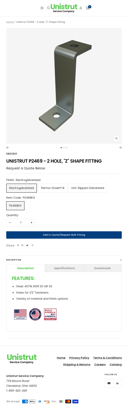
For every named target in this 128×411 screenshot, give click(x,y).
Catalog (116, 364)
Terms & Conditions (107, 358)
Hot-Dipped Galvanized (87, 188)
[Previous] (7, 148)
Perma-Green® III (52, 188)
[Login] (80, 8)
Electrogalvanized (21, 188)
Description (13, 260)
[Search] (48, 8)
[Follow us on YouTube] (109, 383)
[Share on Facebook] (18, 245)
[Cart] (87, 8)
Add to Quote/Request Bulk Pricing (64, 235)
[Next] (120, 148)
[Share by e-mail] (32, 245)
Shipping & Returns (76, 364)
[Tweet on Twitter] (27, 245)
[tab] (25, 268)
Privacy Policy (79, 358)
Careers (100, 364)
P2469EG (15, 206)
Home (10, 22)
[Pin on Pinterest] (22, 245)
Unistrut (11, 153)
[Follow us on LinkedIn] (117, 383)
